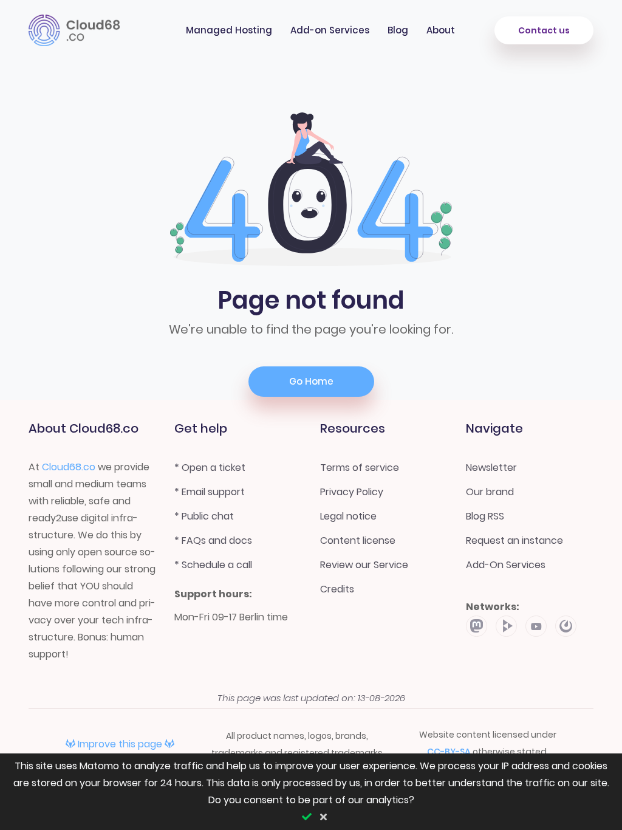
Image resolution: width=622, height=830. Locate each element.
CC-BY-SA (450, 752)
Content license (357, 540)
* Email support (209, 492)
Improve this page (120, 744)
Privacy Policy (351, 492)
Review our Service (364, 565)
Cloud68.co (68, 467)
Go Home (311, 381)
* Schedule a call (213, 565)
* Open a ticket (209, 468)
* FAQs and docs (213, 540)
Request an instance (514, 540)
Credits (337, 589)
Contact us (544, 30)
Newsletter (491, 468)
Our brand (490, 492)
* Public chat (204, 516)
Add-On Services (505, 565)
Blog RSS (485, 516)
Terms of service (359, 468)
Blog (398, 30)
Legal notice (348, 516)
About (440, 30)
